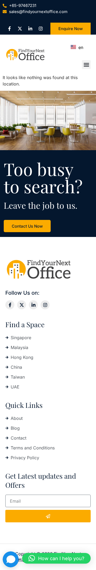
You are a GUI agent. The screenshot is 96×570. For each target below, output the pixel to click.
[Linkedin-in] (30, 28)
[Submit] (48, 516)
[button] (86, 64)
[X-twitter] (19, 28)
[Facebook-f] (9, 28)
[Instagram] (40, 28)
